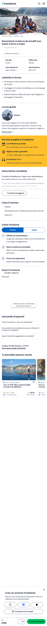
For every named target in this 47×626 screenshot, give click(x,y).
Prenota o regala (36, 621)
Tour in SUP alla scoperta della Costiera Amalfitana (16, 386)
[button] (21, 621)
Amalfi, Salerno (10, 47)
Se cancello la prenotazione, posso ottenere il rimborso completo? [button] (21, 329)
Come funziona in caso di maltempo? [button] (17, 322)
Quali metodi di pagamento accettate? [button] (18, 336)
